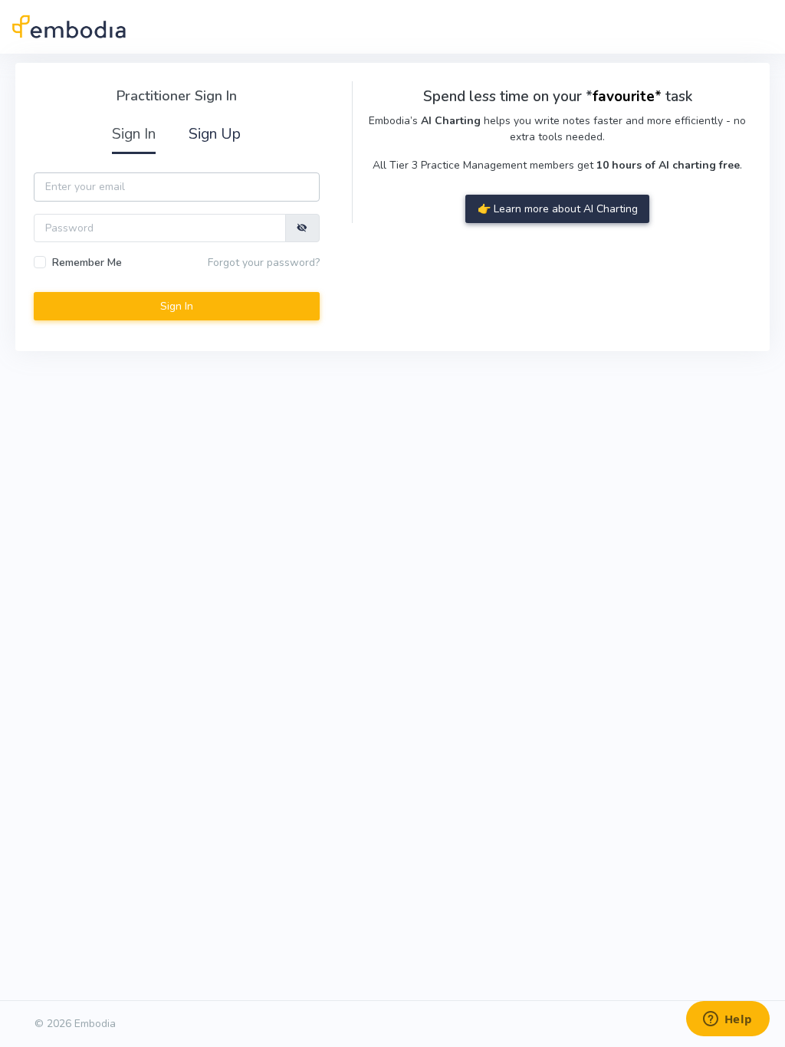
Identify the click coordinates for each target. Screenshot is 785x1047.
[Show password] (302, 228)
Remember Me (87, 262)
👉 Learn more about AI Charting (558, 209)
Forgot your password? (264, 262)
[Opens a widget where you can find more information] (727, 1020)
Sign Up (215, 133)
